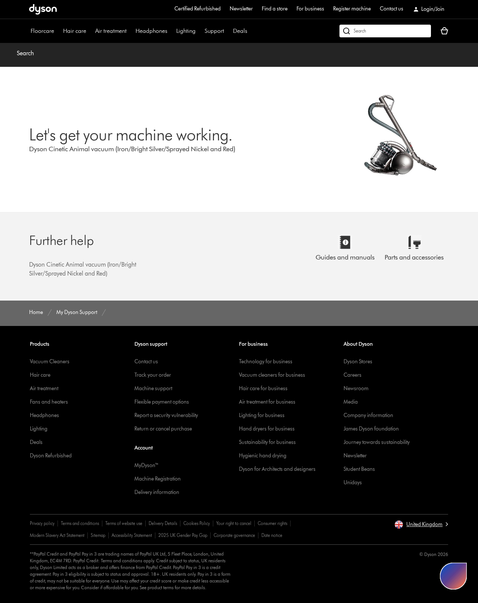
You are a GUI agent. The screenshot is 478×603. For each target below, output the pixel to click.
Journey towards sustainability (377, 442)
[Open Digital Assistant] (453, 576)
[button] (421, 524)
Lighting (186, 30)
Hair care (74, 30)
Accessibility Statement (132, 535)
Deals (240, 30)
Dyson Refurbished (51, 456)
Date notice (271, 535)
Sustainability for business (267, 442)
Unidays (353, 482)
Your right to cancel (233, 523)
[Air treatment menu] (130, 31)
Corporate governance (234, 535)
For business (310, 9)
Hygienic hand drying (262, 456)
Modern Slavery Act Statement (57, 535)
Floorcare (42, 30)
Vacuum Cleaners (49, 361)
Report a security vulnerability (166, 415)
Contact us (391, 9)
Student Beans (359, 469)
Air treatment (111, 30)
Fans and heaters (49, 402)
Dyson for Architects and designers (277, 469)
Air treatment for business (267, 402)
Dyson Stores (358, 361)
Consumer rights (272, 523)
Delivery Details (163, 523)
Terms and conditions (80, 523)
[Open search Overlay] (385, 31)
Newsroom (356, 388)
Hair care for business (263, 388)
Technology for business (265, 361)
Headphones (151, 30)
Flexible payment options (161, 402)
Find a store (275, 9)
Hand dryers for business (267, 429)
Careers (352, 375)
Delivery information (156, 492)
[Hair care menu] (90, 31)
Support (214, 30)
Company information (368, 415)
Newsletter (241, 9)
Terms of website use (123, 523)
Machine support (153, 388)
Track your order (152, 375)
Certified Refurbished (197, 9)
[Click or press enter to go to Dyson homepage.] (43, 9)
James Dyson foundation (371, 429)
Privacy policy (42, 523)
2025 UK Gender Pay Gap (182, 535)
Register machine (352, 9)
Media (351, 402)
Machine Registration (157, 479)
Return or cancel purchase (163, 429)
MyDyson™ (146, 465)
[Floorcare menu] (58, 31)
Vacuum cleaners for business (272, 375)
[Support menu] (228, 31)
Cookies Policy (196, 523)
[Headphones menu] (171, 31)
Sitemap (98, 535)
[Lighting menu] (199, 31)
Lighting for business (262, 415)
